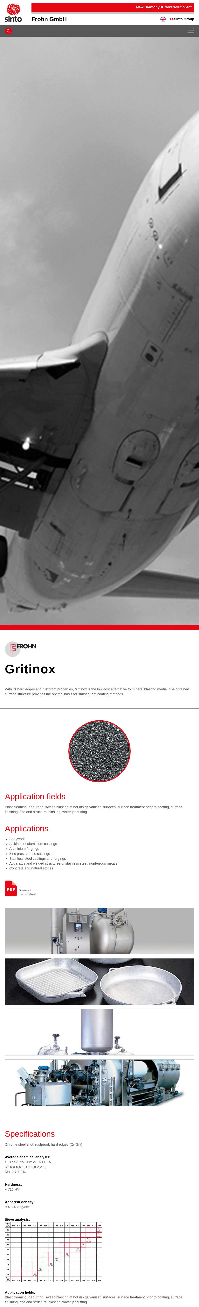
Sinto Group (182, 19)
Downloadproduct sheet (27, 892)
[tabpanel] (99, 331)
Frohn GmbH (49, 19)
